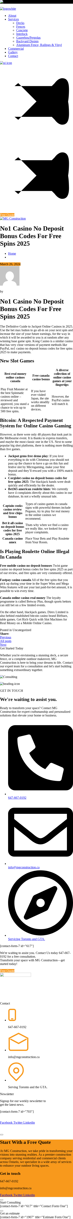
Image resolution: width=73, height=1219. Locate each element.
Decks (20, 23)
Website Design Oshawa (43, 1130)
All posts (5, 641)
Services (13, 19)
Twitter (18, 1122)
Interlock (22, 34)
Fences (20, 26)
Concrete (22, 30)
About (12, 15)
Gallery (13, 52)
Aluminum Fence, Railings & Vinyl (39, 45)
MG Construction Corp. (40, 1115)
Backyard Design (27, 41)
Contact (13, 56)
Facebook (6, 1122)
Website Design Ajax (33, 1126)
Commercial (16, 48)
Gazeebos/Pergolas (28, 37)
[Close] (1, 1199)
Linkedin (29, 1122)
